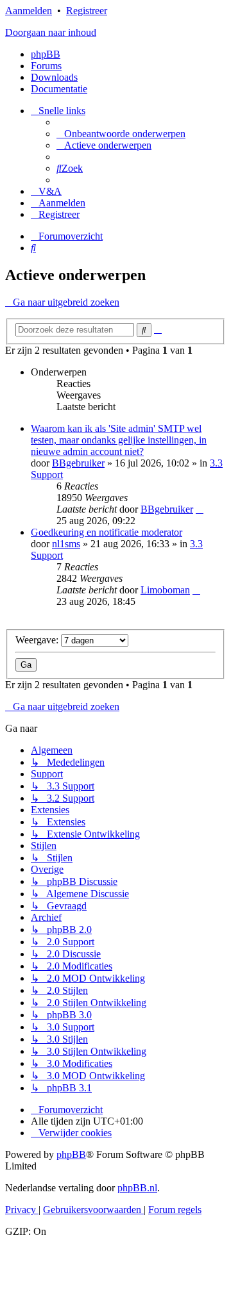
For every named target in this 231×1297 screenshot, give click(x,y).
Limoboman (165, 589)
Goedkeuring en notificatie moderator (106, 532)
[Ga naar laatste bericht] (199, 509)
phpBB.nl (137, 1187)
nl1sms (66, 543)
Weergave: (38, 639)
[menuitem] (120, 133)
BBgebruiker (78, 463)
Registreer (86, 10)
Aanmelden (28, 10)
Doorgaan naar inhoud (50, 32)
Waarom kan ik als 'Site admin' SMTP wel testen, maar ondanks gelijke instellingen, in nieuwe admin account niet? (119, 440)
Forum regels (174, 1209)
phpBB (45, 54)
